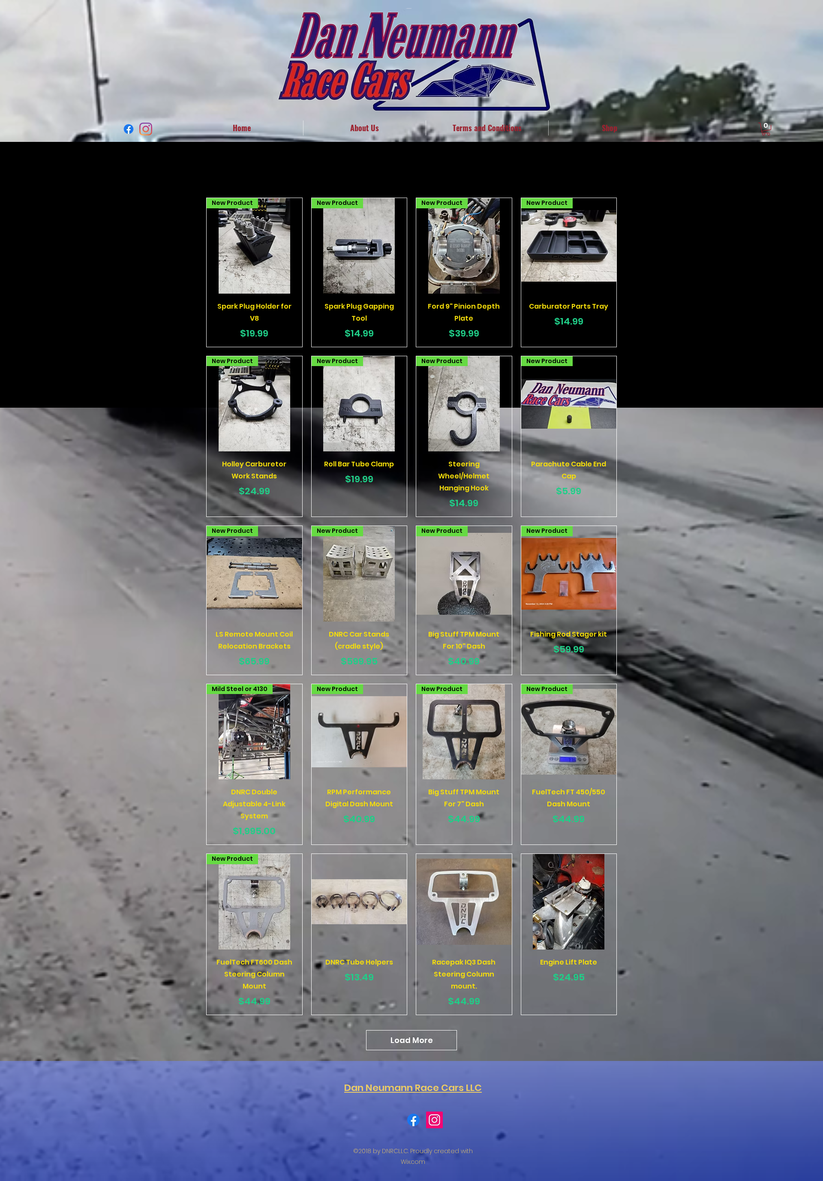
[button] (766, 129)
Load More (411, 1040)
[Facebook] (128, 129)
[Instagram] (145, 129)
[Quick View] (359, 902)
